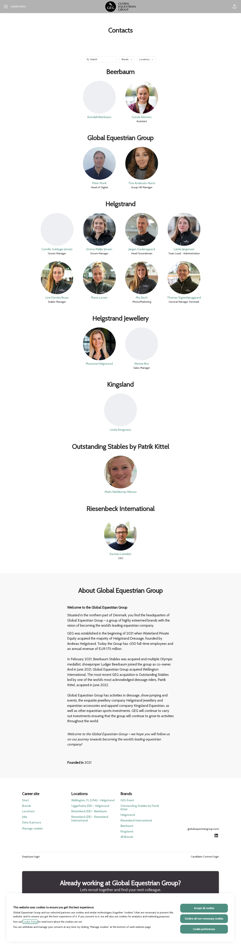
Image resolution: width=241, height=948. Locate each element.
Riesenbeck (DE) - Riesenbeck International (89, 818)
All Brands (126, 837)
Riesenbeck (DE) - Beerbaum (89, 811)
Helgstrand (121, 204)
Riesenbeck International (121, 508)
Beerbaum (120, 72)
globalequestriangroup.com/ (203, 828)
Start (25, 800)
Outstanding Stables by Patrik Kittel (120, 446)
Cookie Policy (30, 921)
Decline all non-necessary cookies (204, 918)
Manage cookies (32, 828)
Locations (28, 811)
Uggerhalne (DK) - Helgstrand (90, 806)
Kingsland (120, 384)
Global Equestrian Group (120, 138)
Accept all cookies (204, 908)
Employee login (31, 856)
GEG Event (127, 800)
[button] (234, 6)
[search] (102, 59)
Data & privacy (31, 822)
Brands (26, 806)
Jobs (24, 817)
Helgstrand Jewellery (120, 318)
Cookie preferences (204, 929)
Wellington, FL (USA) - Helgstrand (92, 800)
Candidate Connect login (205, 856)
